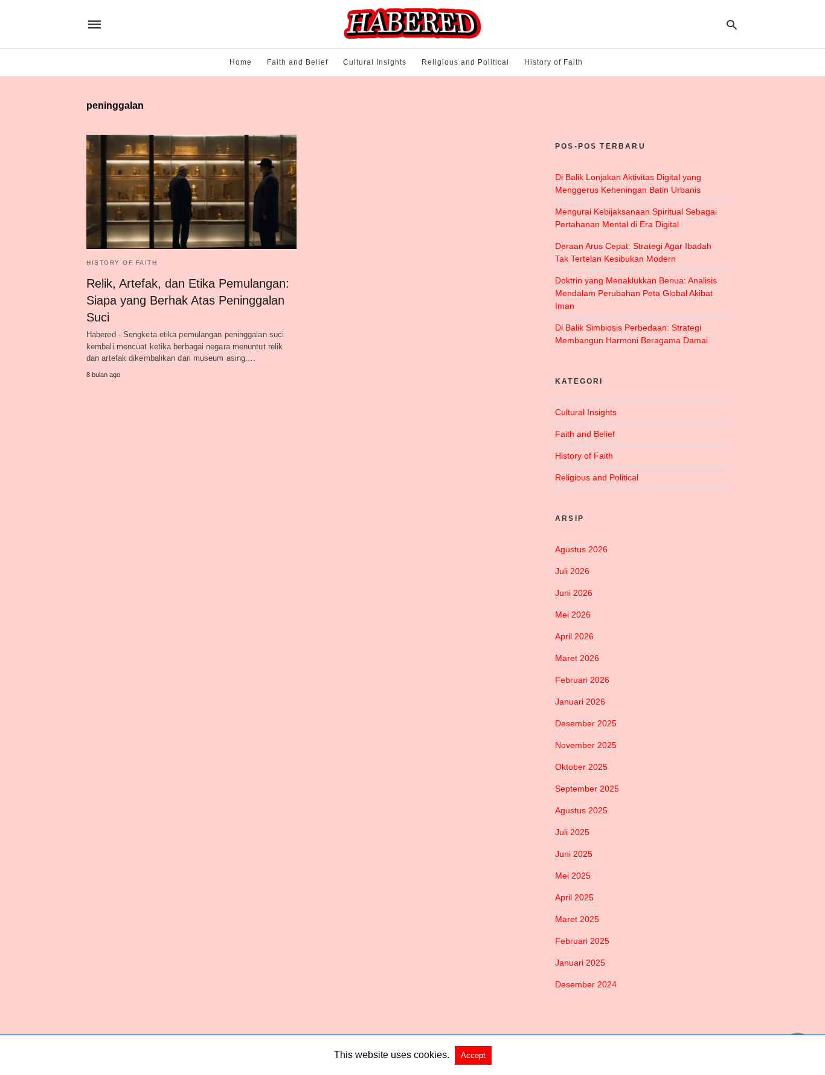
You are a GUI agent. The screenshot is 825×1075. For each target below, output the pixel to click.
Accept (473, 1055)
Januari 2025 (580, 962)
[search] (732, 24)
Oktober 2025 (581, 767)
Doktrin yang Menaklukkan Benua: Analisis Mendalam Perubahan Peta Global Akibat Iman (636, 293)
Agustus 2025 (581, 810)
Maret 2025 (577, 919)
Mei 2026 (573, 614)
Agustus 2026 (581, 549)
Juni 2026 (573, 593)
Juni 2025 (573, 854)
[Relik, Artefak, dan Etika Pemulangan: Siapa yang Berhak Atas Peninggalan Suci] (191, 192)
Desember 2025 (586, 723)
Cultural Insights (374, 62)
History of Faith (553, 62)
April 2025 (574, 897)
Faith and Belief (297, 62)
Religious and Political (465, 62)
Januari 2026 (580, 701)
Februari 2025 (582, 941)
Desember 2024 (586, 984)
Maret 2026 (577, 658)
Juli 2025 (572, 832)
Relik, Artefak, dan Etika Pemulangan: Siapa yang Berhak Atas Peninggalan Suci (187, 300)
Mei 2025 (573, 875)
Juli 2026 (572, 571)
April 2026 (574, 636)
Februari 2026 (582, 680)
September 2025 (587, 788)
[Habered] (411, 24)
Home (241, 62)
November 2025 (586, 745)
